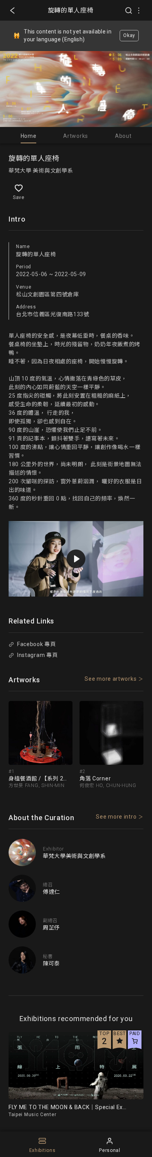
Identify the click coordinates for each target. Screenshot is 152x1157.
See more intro (116, 817)
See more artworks (110, 679)
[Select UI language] (138, 10)
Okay (129, 35)
